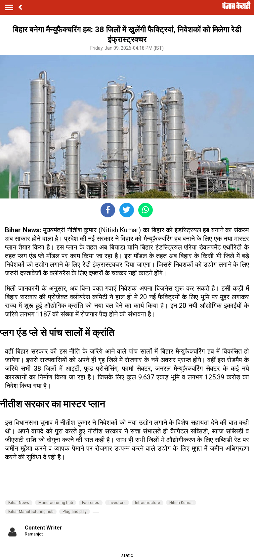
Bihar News (18, 502)
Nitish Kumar (181, 502)
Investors (117, 502)
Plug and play (75, 511)
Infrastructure (147, 502)
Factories (90, 502)
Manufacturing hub (55, 502)
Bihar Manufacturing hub (30, 511)
